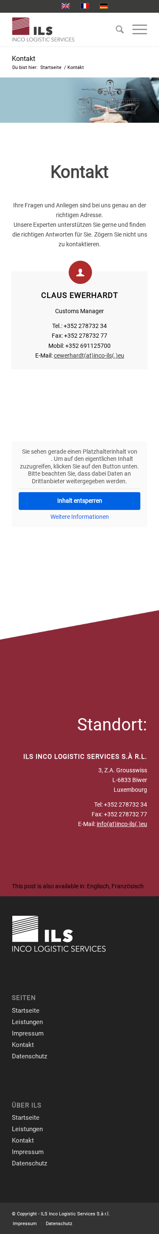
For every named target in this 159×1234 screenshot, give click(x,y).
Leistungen (27, 1022)
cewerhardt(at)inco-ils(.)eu (89, 355)
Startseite (25, 1010)
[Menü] (135, 30)
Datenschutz (29, 1056)
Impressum (28, 1033)
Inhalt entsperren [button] (79, 500)
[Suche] (115, 30)
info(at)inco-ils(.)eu (122, 824)
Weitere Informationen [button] (79, 516)
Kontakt (23, 59)
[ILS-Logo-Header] (66, 30)
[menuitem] (115, 30)
